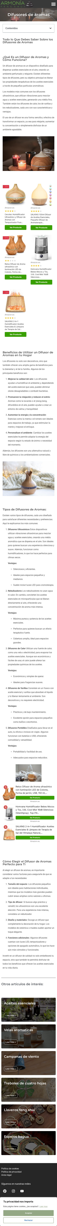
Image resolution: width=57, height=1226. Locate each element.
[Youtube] (22, 1191)
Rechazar (28, 1220)
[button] (50, 28)
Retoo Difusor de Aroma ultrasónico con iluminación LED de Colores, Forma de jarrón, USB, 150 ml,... (34, 789)
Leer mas (43, 1206)
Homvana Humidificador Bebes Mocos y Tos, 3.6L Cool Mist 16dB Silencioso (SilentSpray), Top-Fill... (35, 809)
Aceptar (28, 1213)
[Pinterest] (4, 1191)
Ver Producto (16, 227)
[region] (28, 1211)
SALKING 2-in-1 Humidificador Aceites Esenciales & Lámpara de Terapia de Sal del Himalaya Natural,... (35, 829)
